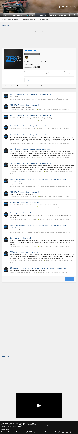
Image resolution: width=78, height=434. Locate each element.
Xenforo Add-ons (11, 426)
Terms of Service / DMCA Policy (25, 432)
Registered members (10, 20)
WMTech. (37, 425)
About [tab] (36, 86)
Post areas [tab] (45, 86)
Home (51, 432)
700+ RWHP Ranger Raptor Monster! (24, 105)
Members (43, 15)
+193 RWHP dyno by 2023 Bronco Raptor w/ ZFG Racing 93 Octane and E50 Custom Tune (39, 180)
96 (47, 74)
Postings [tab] (20, 86)
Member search (45, 20)
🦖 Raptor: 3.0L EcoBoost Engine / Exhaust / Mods (52, 99)
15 (27, 74)
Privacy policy (40, 432)
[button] (17, 15)
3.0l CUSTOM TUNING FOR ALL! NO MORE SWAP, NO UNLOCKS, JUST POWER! (39, 268)
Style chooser (5, 429)
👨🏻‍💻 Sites (30, 15)
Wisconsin (49, 62)
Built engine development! (20, 213)
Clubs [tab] (29, 86)
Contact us (11, 432)
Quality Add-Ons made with (10, 425)
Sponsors (4, 432)
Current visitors (29, 20)
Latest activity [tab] (9, 86)
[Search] (74, 15)
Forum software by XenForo (17, 423)
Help (46, 432)
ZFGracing (13, 99)
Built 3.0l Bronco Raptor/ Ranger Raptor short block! (30, 94)
